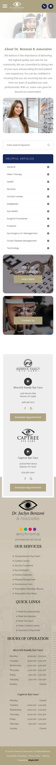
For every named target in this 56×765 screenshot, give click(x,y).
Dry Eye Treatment (24, 565)
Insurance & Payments (29, 630)
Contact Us (28, 320)
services (11, 189)
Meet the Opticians (27, 616)
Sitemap (45, 756)
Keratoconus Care (23, 584)
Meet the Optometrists (29, 611)
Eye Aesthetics (22, 570)
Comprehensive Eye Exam (27, 556)
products (11, 225)
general (11, 166)
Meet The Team (25, 621)
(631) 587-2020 (28, 472)
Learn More (28, 279)
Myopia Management (25, 579)
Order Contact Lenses (28, 625)
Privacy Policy (35, 756)
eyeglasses (12, 203)
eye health (12, 211)
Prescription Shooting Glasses (29, 589)
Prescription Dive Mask (26, 593)
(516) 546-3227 (28, 402)
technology (13, 248)
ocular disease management (22, 240)
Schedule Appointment (28, 417)
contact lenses (15, 196)
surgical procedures (17, 218)
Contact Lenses (22, 561)
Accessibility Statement (17, 756)
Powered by (23, 760)
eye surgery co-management (22, 233)
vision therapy (14, 174)
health (10, 181)
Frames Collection (23, 575)
